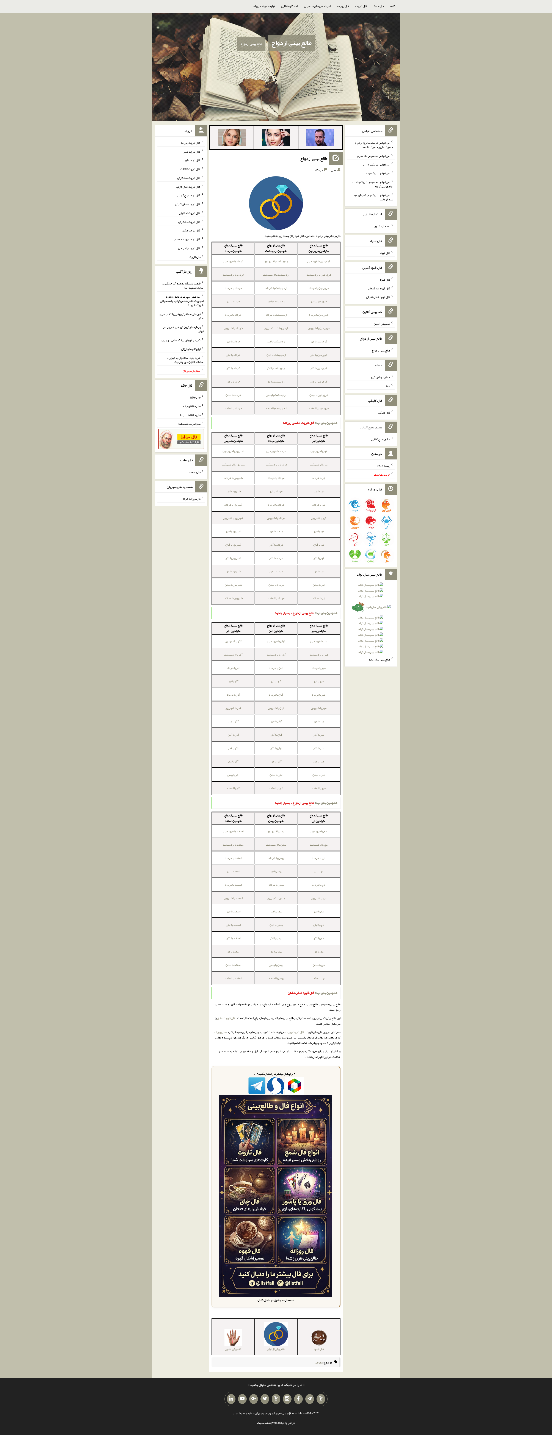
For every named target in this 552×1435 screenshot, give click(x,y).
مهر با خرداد (319, 668)
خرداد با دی (233, 381)
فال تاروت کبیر (192, 151)
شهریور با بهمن (233, 585)
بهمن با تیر (276, 871)
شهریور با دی (233, 571)
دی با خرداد (318, 858)
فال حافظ (378, 6)
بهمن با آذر (276, 938)
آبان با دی (276, 761)
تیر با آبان (318, 545)
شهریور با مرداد (233, 504)
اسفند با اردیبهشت (233, 845)
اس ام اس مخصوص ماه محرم (373, 156)
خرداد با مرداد (233, 315)
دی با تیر (318, 871)
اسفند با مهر (233, 911)
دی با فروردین (318, 831)
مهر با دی (319, 761)
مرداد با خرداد (276, 478)
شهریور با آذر (233, 558)
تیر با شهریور (318, 518)
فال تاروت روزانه (294, 1032)
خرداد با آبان (233, 355)
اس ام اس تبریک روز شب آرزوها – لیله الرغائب (373, 197)
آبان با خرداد (276, 668)
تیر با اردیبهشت (319, 464)
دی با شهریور (318, 898)
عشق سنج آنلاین (380, 439)
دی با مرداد (318, 885)
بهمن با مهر (276, 911)
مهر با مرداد (318, 695)
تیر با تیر (318, 491)
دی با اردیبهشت (319, 845)
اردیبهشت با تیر (276, 301)
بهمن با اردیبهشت (276, 845)
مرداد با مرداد (276, 504)
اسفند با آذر (233, 938)
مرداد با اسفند (276, 598)
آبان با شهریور (276, 708)
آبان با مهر (276, 721)
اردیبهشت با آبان (276, 355)
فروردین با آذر (318, 368)
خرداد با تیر (233, 301)
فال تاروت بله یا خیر (189, 248)
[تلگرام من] (309, 1399)
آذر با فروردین (233, 641)
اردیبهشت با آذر (276, 368)
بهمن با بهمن (276, 965)
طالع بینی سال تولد (379, 659)
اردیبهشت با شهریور (276, 328)
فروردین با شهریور (318, 328)
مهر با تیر (319, 681)
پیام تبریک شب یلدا (189, 424)
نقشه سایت (264, 1423)
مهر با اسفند (319, 788)
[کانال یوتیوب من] (242, 1399)
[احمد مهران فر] (320, 138)
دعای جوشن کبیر (380, 377)
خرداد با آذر (233, 368)
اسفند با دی (233, 951)
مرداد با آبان (276, 545)
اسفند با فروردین (233, 831)
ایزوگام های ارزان (191, 349)
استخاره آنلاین (289, 6)
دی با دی (319, 951)
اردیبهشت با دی (276, 381)
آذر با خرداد (233, 668)
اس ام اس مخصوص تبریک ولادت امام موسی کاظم (373, 184)
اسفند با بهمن (233, 965)
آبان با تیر (276, 681)
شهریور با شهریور (233, 518)
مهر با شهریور (318, 708)
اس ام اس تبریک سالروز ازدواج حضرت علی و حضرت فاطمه (374, 145)
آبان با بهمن (276, 775)
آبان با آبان (276, 735)
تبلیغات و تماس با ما (263, 6)
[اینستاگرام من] (287, 1399)
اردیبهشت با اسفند (276, 408)
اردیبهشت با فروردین (276, 261)
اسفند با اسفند (233, 978)
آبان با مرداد (276, 695)
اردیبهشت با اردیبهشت (276, 275)
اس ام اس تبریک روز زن (376, 164)
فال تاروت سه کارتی (189, 178)
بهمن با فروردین (276, 831)
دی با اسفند (318, 978)
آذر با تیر (233, 681)
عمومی (319, 1362)
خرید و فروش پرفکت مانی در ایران (181, 340)
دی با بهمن (319, 965)
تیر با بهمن (319, 585)
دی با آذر (319, 938)
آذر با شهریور (233, 708)
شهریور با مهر (233, 531)
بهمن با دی (276, 951)
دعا (388, 386)
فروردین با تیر (318, 301)
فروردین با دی (318, 381)
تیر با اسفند (318, 598)
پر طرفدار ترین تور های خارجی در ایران (183, 329)
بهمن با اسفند (276, 978)
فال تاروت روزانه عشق (187, 239)
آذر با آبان (233, 735)
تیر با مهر (319, 531)
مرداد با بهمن (276, 585)
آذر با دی (233, 761)
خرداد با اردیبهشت (233, 275)
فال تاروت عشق (226, 1018)
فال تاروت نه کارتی (190, 213)
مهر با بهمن (318, 775)
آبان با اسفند (276, 788)
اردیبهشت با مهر (276, 341)
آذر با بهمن (233, 775)
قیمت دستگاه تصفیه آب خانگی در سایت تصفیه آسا (183, 285)
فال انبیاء (385, 253)
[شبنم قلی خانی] (232, 138)
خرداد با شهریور (233, 328)
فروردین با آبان (318, 355)
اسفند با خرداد (233, 858)
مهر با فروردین (318, 641)
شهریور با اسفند (233, 598)
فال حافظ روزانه (192, 406)
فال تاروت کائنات (190, 169)
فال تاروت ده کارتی (189, 222)
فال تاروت (361, 6)
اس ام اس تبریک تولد (378, 173)
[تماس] (276, 1399)
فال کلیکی (384, 412)
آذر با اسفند (233, 788)
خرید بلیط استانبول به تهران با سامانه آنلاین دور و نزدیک (185, 359)
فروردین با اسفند (319, 408)
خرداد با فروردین (233, 261)
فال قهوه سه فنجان (379, 288)
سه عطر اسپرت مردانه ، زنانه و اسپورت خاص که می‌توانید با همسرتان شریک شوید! (182, 301)
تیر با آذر (319, 558)
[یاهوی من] (321, 1399)
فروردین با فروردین (318, 261)
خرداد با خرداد (233, 288)
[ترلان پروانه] (276, 138)
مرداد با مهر (276, 531)
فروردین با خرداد (319, 288)
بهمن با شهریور (276, 898)
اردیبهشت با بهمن (276, 395)
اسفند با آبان (233, 925)
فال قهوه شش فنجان (378, 297)
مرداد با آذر (276, 558)
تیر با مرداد (318, 504)
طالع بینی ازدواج (291, 42)
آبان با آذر (276, 748)
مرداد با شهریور (276, 518)
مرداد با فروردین (276, 451)
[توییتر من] (264, 1399)
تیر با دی (318, 571)
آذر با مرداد (233, 695)
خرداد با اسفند (233, 408)
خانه (392, 6)
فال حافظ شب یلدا (190, 415)
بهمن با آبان (276, 925)
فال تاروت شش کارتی (188, 204)
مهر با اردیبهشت (318, 654)
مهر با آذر (318, 748)
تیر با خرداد (318, 478)
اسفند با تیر (233, 871)
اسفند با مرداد (233, 885)
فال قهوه (385, 279)
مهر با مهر (318, 721)
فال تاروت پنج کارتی (189, 195)
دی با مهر (319, 911)
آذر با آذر (233, 748)
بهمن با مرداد (276, 885)
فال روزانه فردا (192, 499)
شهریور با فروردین (233, 451)
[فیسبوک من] (298, 1399)
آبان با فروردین (276, 641)
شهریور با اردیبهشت (233, 464)
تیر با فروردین (318, 451)
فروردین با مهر (318, 341)
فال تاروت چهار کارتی (188, 186)
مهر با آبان (318, 735)
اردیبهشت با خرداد (276, 288)
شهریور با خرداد (233, 478)
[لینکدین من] (231, 1399)
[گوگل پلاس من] (253, 1399)
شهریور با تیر (233, 491)
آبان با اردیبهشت (276, 654)
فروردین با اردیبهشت (318, 275)
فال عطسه (195, 472)
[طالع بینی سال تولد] (370, 620)
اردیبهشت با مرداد (276, 315)
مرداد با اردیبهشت (276, 464)
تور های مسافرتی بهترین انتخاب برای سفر (182, 316)
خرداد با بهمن (233, 395)
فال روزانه (343, 6)
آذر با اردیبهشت (233, 654)
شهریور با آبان (233, 545)
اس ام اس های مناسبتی (317, 6)
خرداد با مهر (233, 341)
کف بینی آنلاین (382, 324)
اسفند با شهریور (233, 898)
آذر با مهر (233, 721)
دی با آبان (318, 925)
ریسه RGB (383, 466)
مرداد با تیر (276, 491)
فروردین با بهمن (318, 395)
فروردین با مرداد (318, 315)
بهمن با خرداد (276, 858)
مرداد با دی (276, 571)
